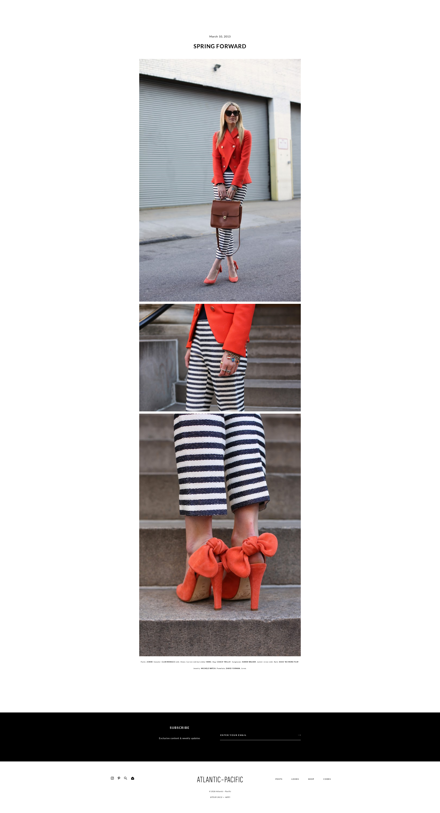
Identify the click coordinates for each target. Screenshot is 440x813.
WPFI (227, 797)
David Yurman (233, 668)
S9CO (219, 797)
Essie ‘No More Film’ (289, 662)
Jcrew (150, 662)
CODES (327, 779)
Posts (279, 779)
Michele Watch (208, 668)
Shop (311, 779)
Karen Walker (249, 662)
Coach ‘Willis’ (224, 662)
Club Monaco (168, 662)
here (208, 662)
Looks (295, 779)
